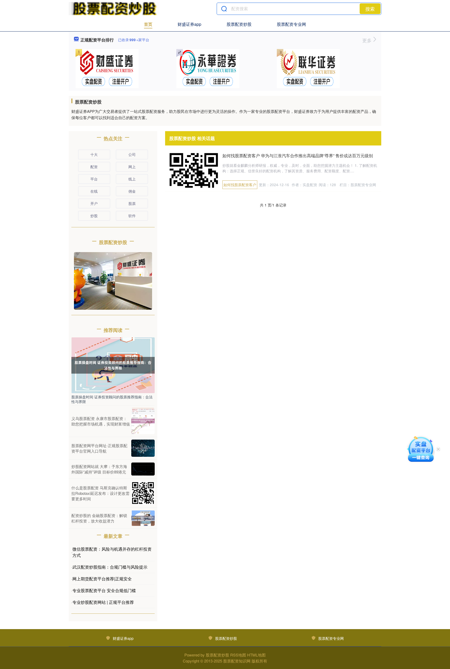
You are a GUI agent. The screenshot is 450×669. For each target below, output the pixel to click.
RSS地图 (238, 655)
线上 (132, 178)
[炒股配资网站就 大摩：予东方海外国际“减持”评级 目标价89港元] (143, 469)
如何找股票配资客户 (239, 184)
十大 (94, 154)
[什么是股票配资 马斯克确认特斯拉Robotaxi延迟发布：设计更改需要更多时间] (143, 493)
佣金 (132, 191)
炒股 (94, 215)
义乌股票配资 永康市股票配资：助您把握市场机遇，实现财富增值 (100, 421)
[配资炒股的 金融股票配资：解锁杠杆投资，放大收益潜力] (143, 518)
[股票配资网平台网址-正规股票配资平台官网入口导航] (143, 448)
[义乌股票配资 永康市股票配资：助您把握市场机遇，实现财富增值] (143, 421)
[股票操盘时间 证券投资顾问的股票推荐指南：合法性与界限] (113, 364)
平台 (94, 178)
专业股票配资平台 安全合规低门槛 (104, 590)
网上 (132, 166)
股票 (132, 203)
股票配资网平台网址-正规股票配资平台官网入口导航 (99, 448)
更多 (367, 40)
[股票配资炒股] (114, 8)
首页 (148, 24)
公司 (132, 154)
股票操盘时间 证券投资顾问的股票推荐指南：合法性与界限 (112, 399)
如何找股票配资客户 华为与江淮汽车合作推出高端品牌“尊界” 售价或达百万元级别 (297, 156)
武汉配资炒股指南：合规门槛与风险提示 (109, 567)
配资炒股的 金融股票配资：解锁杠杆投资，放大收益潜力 (99, 518)
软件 (132, 215)
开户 (94, 203)
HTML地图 (256, 655)
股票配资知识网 (237, 661)
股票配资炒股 (239, 24)
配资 (94, 166)
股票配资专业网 (291, 24)
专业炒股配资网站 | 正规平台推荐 (103, 602)
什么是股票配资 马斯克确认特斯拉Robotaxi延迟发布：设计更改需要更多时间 (100, 493)
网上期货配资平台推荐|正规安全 (102, 579)
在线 (94, 191)
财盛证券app (189, 24)
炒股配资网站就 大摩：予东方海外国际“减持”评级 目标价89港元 (99, 469)
